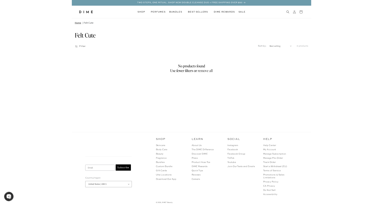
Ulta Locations (164, 175)
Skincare (160, 145)
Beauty (160, 154)
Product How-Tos (201, 162)
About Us (197, 145)
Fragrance (161, 158)
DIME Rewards (200, 166)
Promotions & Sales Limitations (274, 176)
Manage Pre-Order (273, 158)
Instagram (232, 145)
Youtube (231, 162)
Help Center (269, 145)
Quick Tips (197, 171)
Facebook (232, 150)
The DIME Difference (203, 150)
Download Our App (166, 179)
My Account (269, 150)
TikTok (230, 158)
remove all (205, 70)
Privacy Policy (271, 182)
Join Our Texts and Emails (241, 166)
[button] (142, 12)
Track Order (269, 162)
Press (195, 158)
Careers (196, 179)
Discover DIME (200, 154)
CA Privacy (269, 186)
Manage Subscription (274, 154)
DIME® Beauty (167, 202)
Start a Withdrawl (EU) (275, 166)
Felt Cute (88, 22)
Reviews (196, 175)
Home (78, 22)
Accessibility (270, 194)
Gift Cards (161, 171)
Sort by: (262, 46)
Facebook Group (236, 154)
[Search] (288, 12)
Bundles (160, 162)
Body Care (161, 150)
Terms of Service (272, 171)
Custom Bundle (164, 166)
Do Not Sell (269, 190)
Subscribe (123, 167)
